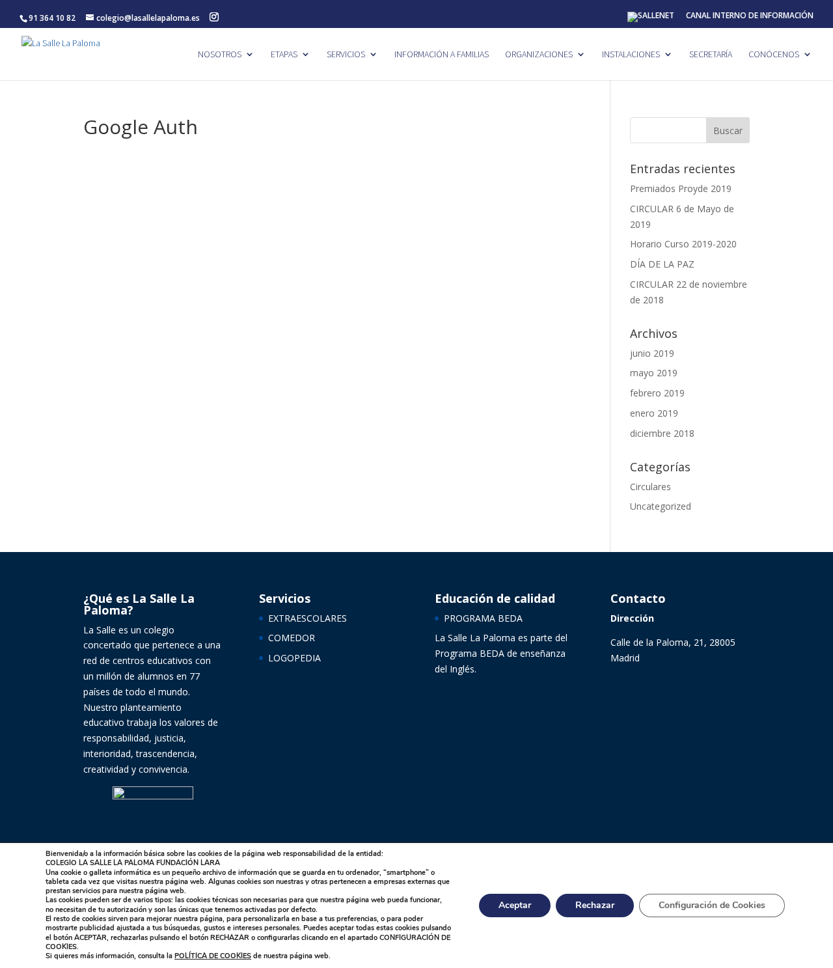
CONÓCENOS (773, 54)
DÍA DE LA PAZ (662, 264)
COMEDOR (291, 637)
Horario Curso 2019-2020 (683, 244)
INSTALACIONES (631, 54)
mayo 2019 (653, 372)
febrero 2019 (657, 393)
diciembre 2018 (662, 433)
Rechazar (594, 905)
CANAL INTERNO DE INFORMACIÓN (749, 16)
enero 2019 (654, 413)
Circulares (650, 486)
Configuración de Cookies (712, 905)
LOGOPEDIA (294, 658)
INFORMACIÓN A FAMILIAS (441, 54)
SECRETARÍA (710, 54)
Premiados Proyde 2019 (680, 188)
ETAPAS (284, 54)
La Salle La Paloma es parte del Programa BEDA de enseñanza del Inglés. (501, 653)
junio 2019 (652, 353)
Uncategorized (660, 506)
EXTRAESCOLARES (307, 618)
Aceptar (514, 905)
